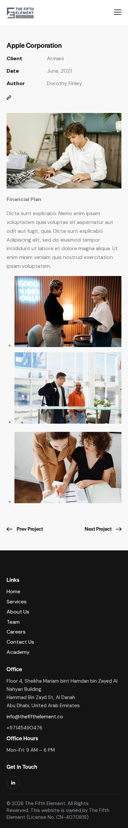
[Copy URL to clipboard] (9, 97)
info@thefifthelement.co (35, 716)
